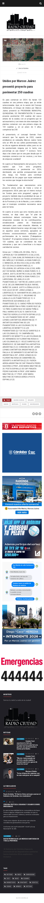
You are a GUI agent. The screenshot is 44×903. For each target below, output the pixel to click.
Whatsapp (23, 882)
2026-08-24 (30, 769)
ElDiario (26, 878)
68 (38, 738)
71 (38, 769)
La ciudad (20, 739)
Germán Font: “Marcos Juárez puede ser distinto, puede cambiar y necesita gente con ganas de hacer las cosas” (27, 760)
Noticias (15, 404)
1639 (19, 791)
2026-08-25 (30, 738)
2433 (12, 802)
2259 (18, 836)
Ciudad (9, 886)
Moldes (31, 400)
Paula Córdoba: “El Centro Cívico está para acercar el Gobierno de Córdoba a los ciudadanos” (22, 795)
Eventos (35, 882)
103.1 (8, 878)
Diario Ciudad (19, 400)
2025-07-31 (11, 791)
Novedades (34, 404)
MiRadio (18, 886)
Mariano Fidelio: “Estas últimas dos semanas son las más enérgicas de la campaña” (28, 773)
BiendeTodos (11, 882)
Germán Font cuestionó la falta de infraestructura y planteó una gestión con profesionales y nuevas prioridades (27, 745)
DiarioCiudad (30, 874)
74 (38, 753)
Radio (6, 404)
